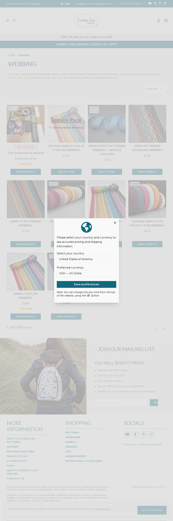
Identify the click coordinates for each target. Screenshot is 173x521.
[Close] (115, 223)
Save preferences (86, 284)
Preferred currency (70, 267)
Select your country (70, 253)
